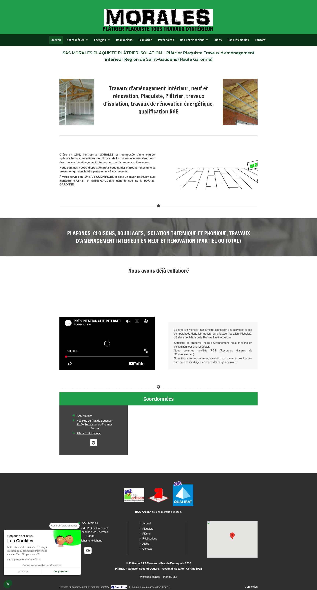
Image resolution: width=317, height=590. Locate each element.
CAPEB (166, 587)
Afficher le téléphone (88, 433)
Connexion (251, 586)
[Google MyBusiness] (93, 442)
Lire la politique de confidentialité (23, 559)
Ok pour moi (61, 571)
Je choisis (23, 571)
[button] (7, 583)
